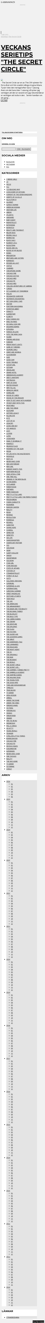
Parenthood (11, 487)
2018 (8, 1025)
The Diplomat (11, 627)
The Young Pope (12, 680)
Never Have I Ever (13, 461)
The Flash (10, 629)
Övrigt (9, 769)
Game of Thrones (13, 347)
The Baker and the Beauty (16, 609)
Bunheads (10, 261)
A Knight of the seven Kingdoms (19, 195)
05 (12, 794)
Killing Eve (10, 416)
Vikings (9, 713)
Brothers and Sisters (15, 258)
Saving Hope (11, 527)
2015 (8, 1125)
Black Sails (10, 240)
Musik (8, 451)
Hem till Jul (11, 388)
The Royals (10, 662)
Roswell (9, 522)
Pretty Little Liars (14, 494)
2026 (8, 781)
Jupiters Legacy (12, 413)
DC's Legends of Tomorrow (17, 291)
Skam (8, 550)
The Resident (11, 660)
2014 (8, 1158)
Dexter (9, 304)
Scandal (9, 530)
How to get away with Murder (18, 400)
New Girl (9, 466)
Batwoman (10, 225)
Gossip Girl (10, 365)
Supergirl (10, 583)
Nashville (10, 456)
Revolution (11, 517)
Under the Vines (12, 703)
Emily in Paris (11, 322)
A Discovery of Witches (15, 192)
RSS (7, 167)
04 (12, 792)
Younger (9, 733)
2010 (8, 1287)
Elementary (10, 314)
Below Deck (10, 233)
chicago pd (10, 744)
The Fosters (11, 632)
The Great (10, 639)
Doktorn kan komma (14, 306)
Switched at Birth (13, 596)
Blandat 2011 (11, 243)
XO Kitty (9, 728)
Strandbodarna (12, 1317)
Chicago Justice (12, 276)
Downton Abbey (12, 309)
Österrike (10, 766)
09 (12, 820)
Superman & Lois (13, 586)
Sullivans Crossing (14, 581)
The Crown (10, 622)
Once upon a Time (13, 474)
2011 (8, 1257)
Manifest (10, 444)
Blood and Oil (12, 248)
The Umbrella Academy (15, 672)
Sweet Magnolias (13, 594)
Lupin (8, 436)
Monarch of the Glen (14, 449)
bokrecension (11, 738)
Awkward (10, 217)
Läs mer (4, 100)
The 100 (9, 601)
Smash (8, 555)
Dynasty (9, 311)
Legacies (9, 423)
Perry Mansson (12, 492)
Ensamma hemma (12, 327)
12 (12, 827)
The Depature (11, 624)
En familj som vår (13, 324)
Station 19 (10, 571)
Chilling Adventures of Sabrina (19, 286)
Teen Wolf (10, 599)
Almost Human (12, 205)
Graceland (10, 370)
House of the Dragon (15, 398)
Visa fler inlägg (38, 1322)
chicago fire (11, 741)
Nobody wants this (14, 469)
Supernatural (12, 588)
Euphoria (10, 329)
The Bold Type (12, 616)
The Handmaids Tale (14, 642)
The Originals (11, 655)
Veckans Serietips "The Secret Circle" (21, 58)
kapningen (10, 751)
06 (12, 797)
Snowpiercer (11, 558)
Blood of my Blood (14, 250)
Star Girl (10, 563)
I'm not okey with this (15, 403)
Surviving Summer (13, 591)
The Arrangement (13, 606)
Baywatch (10, 228)
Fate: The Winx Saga (14, 334)
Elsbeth (9, 317)
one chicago (11, 756)
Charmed (9, 268)
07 (12, 845)
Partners (10, 489)
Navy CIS (9, 459)
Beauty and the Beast (15, 230)
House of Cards (12, 395)
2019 (8, 992)
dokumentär (11, 749)
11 (12, 825)
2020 (8, 959)
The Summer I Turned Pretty (17, 670)
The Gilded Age (12, 634)
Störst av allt (12, 576)
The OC (9, 652)
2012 (8, 1224)
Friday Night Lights (14, 344)
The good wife (12, 683)
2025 (8, 799)
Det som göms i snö (14, 301)
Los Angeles (11, 428)
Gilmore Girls (11, 350)
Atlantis (9, 215)
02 (12, 787)
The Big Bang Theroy (14, 611)
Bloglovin (10, 162)
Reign (8, 512)
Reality (9, 510)
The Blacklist (11, 614)
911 (7, 187)
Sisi (7, 545)
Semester (10, 533)
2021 (8, 926)
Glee (8, 357)
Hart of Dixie (11, 383)
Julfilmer (10, 411)
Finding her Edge (13, 339)
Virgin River (11, 716)
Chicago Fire (11, 273)
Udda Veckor (11, 695)
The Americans (12, 604)
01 (12, 784)
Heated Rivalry (12, 385)
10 (12, 822)
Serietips (4, 37)
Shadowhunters (13, 540)
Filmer (8, 337)
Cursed (9, 289)
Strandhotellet (13, 573)
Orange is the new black (16, 479)
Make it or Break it (14, 441)
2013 (8, 1191)
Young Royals (11, 731)
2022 (8, 893)
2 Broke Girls (11, 179)
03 (12, 789)
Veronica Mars (12, 705)
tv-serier (10, 764)
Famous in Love (12, 332)
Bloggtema (10, 245)
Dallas (9, 294)
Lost (8, 431)
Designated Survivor (14, 296)
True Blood (11, 690)
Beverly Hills (11, 235)
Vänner (9, 718)
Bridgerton (10, 256)
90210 (8, 184)
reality (9, 759)
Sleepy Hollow (12, 553)
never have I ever (13, 754)
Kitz (8, 418)
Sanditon (10, 525)
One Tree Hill (11, 477)
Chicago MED (11, 278)
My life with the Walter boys (18, 454)
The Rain (9, 657)
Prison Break (11, 500)
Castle (9, 266)
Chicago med (11, 283)
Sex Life (9, 538)
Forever (9, 342)
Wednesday (10, 723)
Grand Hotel (11, 372)
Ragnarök (10, 505)
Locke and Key (11, 426)
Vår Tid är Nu (11, 721)
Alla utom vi (11, 200)
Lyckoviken (10, 439)
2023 (8, 860)
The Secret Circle (14, 37)
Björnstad (10, 238)
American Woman (13, 207)
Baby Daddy (10, 220)
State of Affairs (13, 568)
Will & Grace (11, 726)
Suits (8, 578)
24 (7, 182)
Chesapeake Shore (13, 271)
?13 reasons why (13, 189)
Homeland (10, 393)
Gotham (9, 367)
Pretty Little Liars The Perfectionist (21, 497)
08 (12, 817)
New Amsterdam (12, 464)
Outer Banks (11, 482)
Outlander (10, 484)
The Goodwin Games (14, 637)
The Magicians (12, 647)
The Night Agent (13, 650)
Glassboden (11, 355)
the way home (12, 761)
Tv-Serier (10, 693)
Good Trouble (12, 362)
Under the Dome (12, 700)
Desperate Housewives (15, 299)
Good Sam (10, 360)
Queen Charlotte (13, 502)
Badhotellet (11, 222)
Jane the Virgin (12, 408)
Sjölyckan (10, 548)
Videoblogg (11, 711)
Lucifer (9, 433)
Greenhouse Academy (14, 375)
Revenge (9, 515)
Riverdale (10, 520)
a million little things (15, 736)
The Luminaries (12, 644)
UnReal (9, 698)
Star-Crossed (11, 566)
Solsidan (10, 561)
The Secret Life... (13, 667)
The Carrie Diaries (13, 619)
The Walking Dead (13, 677)
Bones (8, 253)
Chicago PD (10, 281)
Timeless (9, 688)
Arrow (9, 212)
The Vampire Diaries (14, 675)
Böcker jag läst (12, 263)
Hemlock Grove (12, 390)
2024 (8, 830)
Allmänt (9, 202)
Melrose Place (12, 446)
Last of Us (10, 421)
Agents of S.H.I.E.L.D (14, 197)
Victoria (9, 708)
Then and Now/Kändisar (16, 685)
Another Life (11, 210)
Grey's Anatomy (12, 378)
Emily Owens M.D (12, 319)
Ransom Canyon (12, 507)
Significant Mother (14, 543)
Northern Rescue (13, 472)
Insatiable (10, 405)
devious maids (12, 746)
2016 (8, 1092)
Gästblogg (10, 380)
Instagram (10, 164)
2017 (8, 1058)
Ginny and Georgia (13, 352)
